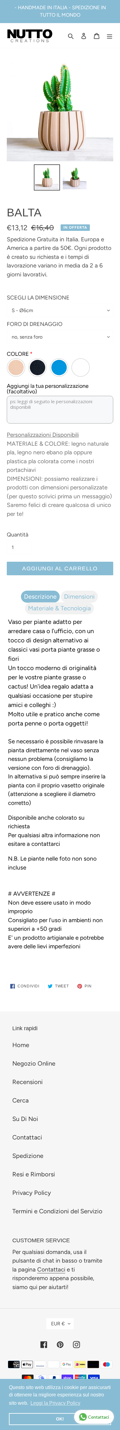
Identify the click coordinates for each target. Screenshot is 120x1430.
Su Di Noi (25, 1119)
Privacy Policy (31, 1192)
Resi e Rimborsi (33, 1174)
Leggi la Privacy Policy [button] (55, 1403)
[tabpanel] (60, 786)
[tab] (40, 597)
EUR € (58, 1324)
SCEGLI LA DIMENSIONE (38, 297)
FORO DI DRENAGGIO (34, 324)
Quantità (17, 534)
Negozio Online (33, 1063)
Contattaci (27, 1137)
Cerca (20, 1100)
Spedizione (27, 1155)
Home (20, 1045)
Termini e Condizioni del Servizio (57, 1211)
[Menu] (109, 35)
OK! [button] (60, 1418)
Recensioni (27, 1082)
